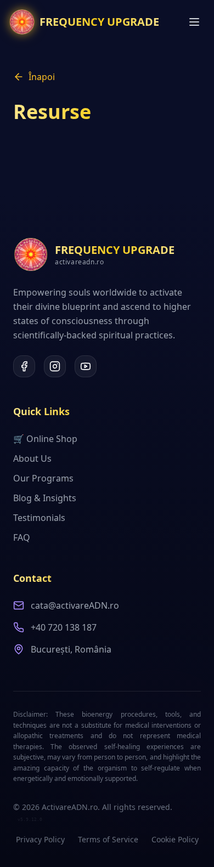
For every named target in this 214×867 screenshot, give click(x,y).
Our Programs (43, 478)
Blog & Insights (44, 498)
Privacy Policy (40, 839)
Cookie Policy (175, 839)
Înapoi (42, 77)
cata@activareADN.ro (75, 605)
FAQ (21, 537)
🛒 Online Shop (45, 439)
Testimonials (39, 518)
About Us (32, 458)
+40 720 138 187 (64, 627)
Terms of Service (108, 839)
